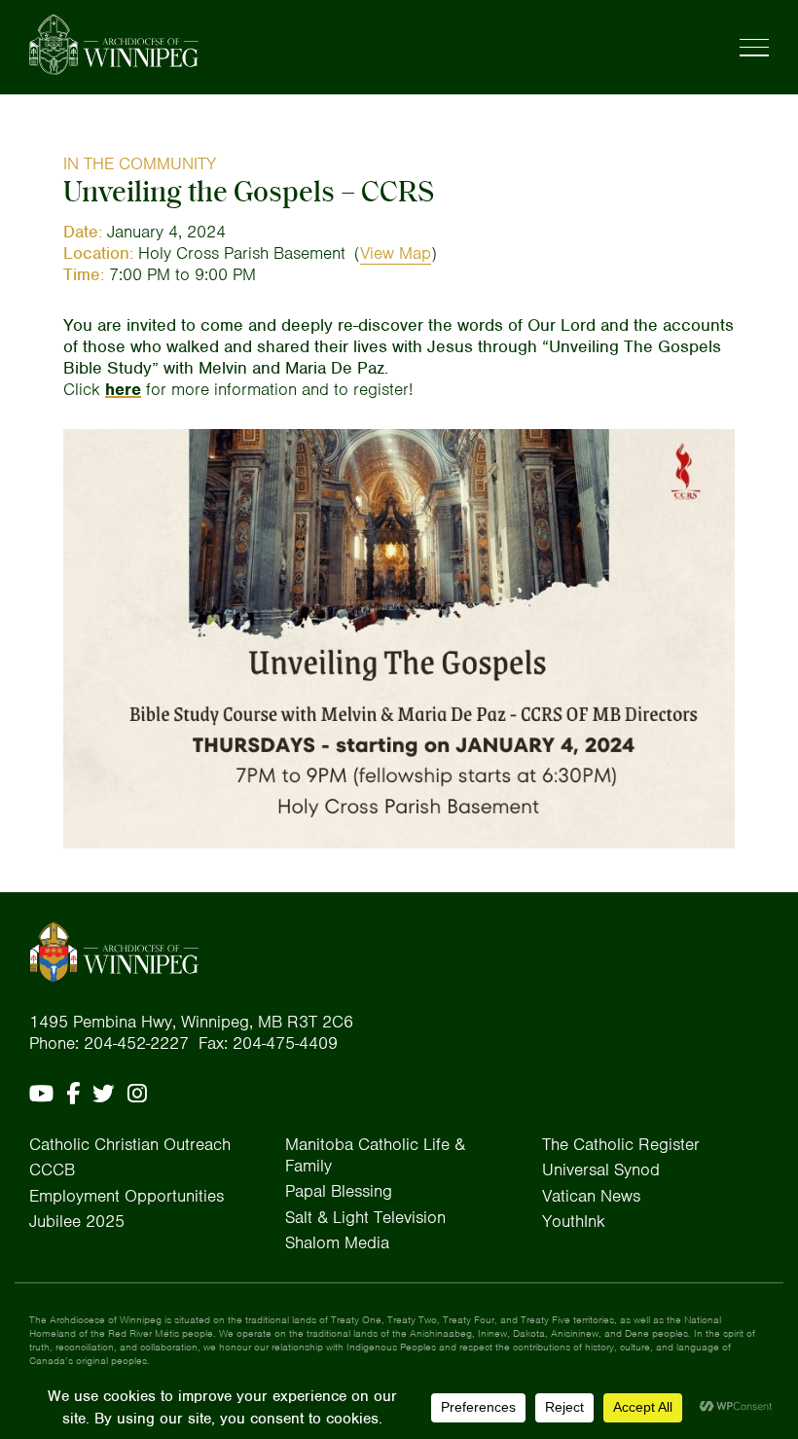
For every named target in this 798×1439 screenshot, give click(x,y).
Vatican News (591, 1195)
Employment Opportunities (126, 1195)
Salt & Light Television (365, 1217)
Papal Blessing (338, 1191)
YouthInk (573, 1221)
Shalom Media (337, 1242)
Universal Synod (601, 1169)
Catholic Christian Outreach (130, 1144)
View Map (395, 253)
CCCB (52, 1169)
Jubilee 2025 (77, 1221)
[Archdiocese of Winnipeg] (114, 45)
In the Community (139, 163)
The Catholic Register (621, 1144)
